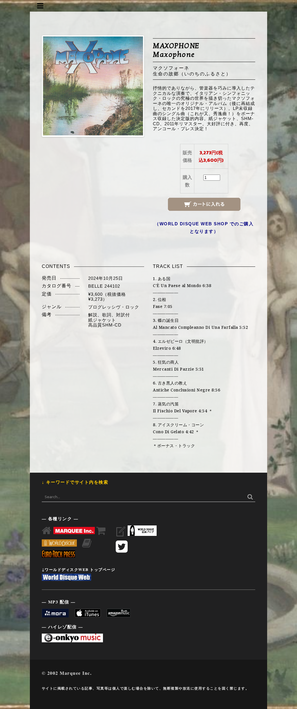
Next (151, 86)
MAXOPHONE (176, 45)
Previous (34, 86)
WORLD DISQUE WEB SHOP (194, 224)
